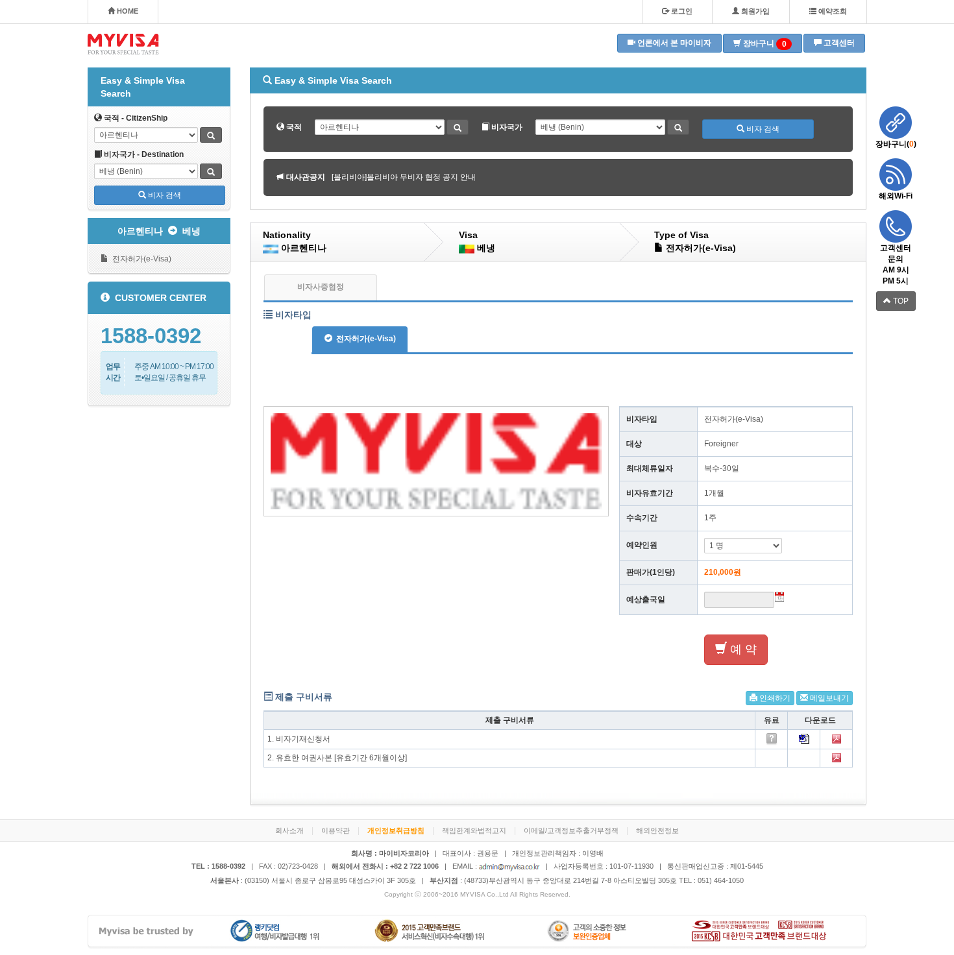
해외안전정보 (657, 830)
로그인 (680, 11)
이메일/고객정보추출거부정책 (571, 830)
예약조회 (831, 11)
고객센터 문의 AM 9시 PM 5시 (895, 264)
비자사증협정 (320, 286)
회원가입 (754, 11)
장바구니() (895, 144)
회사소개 (289, 830)
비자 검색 (163, 195)
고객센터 (838, 42)
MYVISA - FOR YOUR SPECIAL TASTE (123, 44)
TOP (900, 301)
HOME (126, 11)
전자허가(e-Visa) (139, 258)
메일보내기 (828, 698)
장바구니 (764, 44)
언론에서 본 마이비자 (673, 42)
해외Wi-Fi (895, 195)
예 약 (742, 649)
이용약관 (335, 830)
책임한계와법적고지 (474, 830)
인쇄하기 (773, 698)
